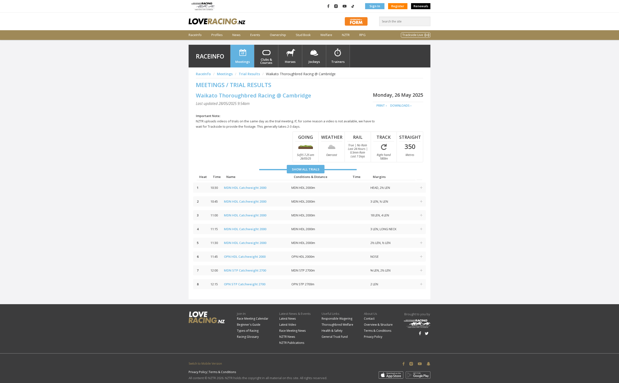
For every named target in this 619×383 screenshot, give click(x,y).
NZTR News (287, 337)
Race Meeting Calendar (252, 319)
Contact (369, 319)
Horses (290, 61)
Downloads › (400, 105)
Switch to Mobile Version (205, 363)
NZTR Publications (291, 343)
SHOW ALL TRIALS (305, 169)
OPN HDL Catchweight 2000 (244, 256)
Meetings (242, 61)
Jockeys (314, 61)
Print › (381, 105)
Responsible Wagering (337, 319)
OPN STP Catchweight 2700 (244, 284)
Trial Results (249, 74)
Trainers (338, 61)
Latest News (287, 319)
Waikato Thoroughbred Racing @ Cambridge (253, 95)
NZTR (346, 35)
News (236, 35)
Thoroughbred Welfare (337, 325)
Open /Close (421, 187)
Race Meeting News (292, 331)
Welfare (326, 35)
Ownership (278, 35)
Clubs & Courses (266, 61)
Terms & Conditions (377, 331)
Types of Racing (247, 331)
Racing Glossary (248, 337)
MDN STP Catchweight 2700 (245, 270)
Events (255, 35)
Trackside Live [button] (412, 35)
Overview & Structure (378, 325)
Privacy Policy (373, 337)
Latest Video (287, 325)
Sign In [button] (374, 6)
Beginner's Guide (248, 325)
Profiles (217, 35)
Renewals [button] (420, 6)
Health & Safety (332, 331)
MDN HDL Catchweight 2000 (245, 187)
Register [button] (397, 6)
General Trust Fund (335, 337)
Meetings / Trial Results (233, 85)
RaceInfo (195, 35)
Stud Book (303, 35)
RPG (362, 35)
